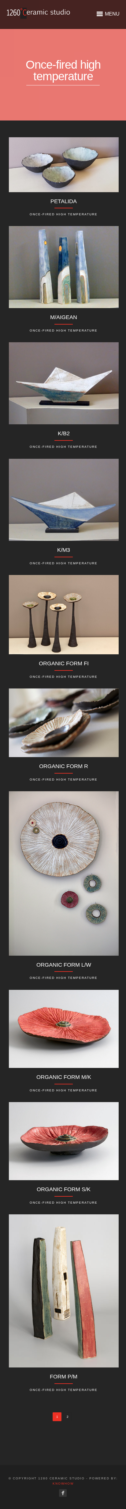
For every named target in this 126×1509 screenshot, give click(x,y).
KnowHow (63, 1483)
